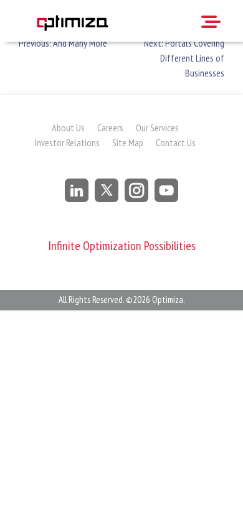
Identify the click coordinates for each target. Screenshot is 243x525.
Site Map (127, 142)
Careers (110, 127)
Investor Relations (67, 142)
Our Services (157, 127)
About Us (68, 127)
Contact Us (176, 142)
